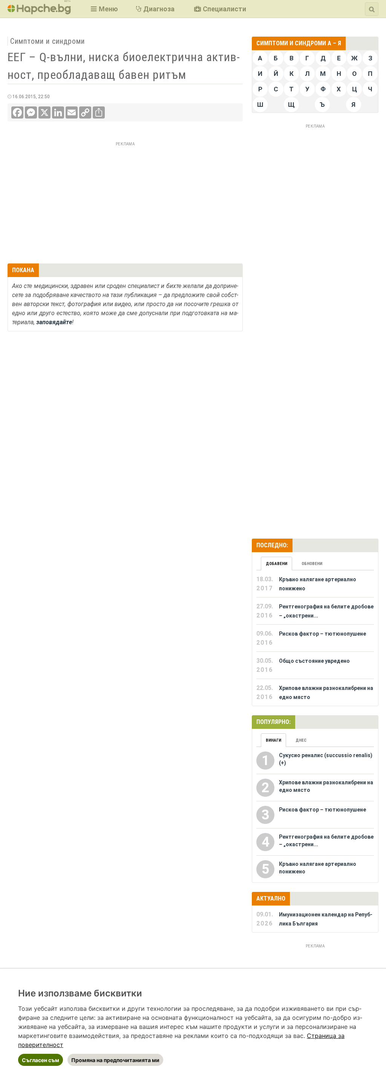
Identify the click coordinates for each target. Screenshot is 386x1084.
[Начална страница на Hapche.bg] (39, 12)
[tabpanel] (315, 638)
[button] (103, 9)
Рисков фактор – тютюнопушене (322, 634)
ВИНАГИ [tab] (273, 740)
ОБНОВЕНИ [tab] (312, 563)
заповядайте (54, 322)
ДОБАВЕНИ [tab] (276, 563)
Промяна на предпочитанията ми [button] (115, 1060)
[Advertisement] (125, 201)
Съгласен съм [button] (40, 1060)
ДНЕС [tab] (301, 740)
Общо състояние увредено (314, 661)
